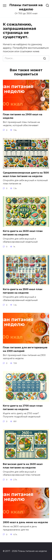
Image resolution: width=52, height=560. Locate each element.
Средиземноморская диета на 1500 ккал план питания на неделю (26, 174)
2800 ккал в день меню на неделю (25, 522)
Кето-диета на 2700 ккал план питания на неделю (23, 407)
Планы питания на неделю (26, 7)
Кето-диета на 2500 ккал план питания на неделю (22, 291)
